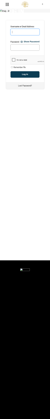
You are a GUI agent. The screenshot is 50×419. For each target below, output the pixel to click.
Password (15, 41)
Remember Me (19, 67)
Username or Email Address (22, 26)
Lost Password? (25, 85)
